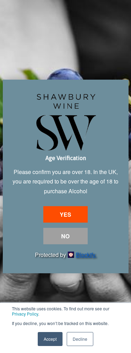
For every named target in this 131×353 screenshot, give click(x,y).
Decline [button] (80, 339)
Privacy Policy (25, 314)
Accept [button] (50, 339)
